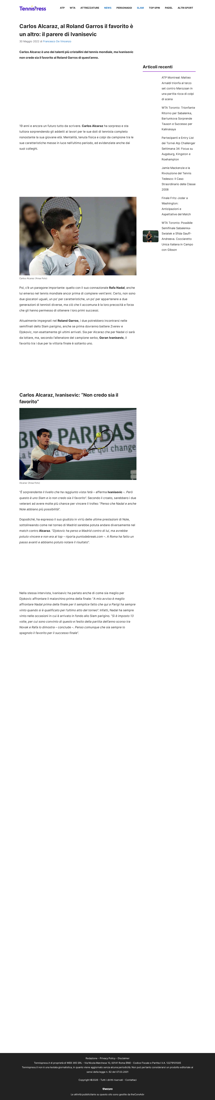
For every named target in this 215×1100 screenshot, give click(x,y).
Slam (140, 7)
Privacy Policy (107, 1058)
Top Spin (154, 7)
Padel (169, 7)
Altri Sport (185, 7)
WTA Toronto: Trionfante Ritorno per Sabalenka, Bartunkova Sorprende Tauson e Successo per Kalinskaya (178, 118)
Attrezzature (89, 7)
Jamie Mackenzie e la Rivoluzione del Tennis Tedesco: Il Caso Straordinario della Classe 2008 (178, 178)
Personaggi (124, 7)
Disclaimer (124, 1058)
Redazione (91, 1058)
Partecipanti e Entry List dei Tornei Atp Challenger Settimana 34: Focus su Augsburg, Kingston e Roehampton (178, 148)
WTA (72, 7)
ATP (62, 7)
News (107, 7)
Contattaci (131, 1079)
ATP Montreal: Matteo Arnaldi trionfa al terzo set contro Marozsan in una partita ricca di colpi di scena (178, 88)
